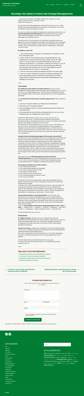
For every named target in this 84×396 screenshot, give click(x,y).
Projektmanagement (10, 373)
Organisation (52, 10)
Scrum (75, 361)
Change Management (32, 10)
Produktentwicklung (50, 361)
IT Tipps (65, 355)
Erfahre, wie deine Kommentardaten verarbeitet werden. (44, 323)
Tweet (19, 83)
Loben (53, 359)
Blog (47, 4)
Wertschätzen (49, 365)
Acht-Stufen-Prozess (47, 124)
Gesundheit (48, 355)
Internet (61, 355)
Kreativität (63, 357)
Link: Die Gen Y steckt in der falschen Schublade (32, 256)
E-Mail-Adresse (46, 302)
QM (68, 361)
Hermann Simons (38, 117)
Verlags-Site (50, 240)
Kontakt (72, 4)
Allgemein (7, 350)
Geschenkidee (76, 353)
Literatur (50, 359)
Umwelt (63, 363)
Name (26, 302)
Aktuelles (7, 348)
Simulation (49, 363)
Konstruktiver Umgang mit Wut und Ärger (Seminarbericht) (35, 258)
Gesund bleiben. (9, 358)
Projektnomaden (9, 375)
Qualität (7, 377)
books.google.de (35, 212)
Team (59, 363)
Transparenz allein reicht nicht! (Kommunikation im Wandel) (34, 254)
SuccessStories (61, 10)
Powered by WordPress (26, 392)
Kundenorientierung (69, 357)
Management (43, 10)
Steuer (52, 363)
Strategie (55, 363)
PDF (43, 241)
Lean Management (9, 365)
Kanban (72, 355)
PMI (76, 359)
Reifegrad (71, 361)
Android (49, 353)
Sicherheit (45, 363)
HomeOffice (8, 360)
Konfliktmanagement (10, 363)
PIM (74, 359)
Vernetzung (66, 363)
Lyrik (55, 359)
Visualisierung (8, 383)
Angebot (52, 4)
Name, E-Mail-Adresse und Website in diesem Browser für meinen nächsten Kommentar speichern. (40, 315)
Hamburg (58, 355)
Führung (69, 353)
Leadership (74, 357)
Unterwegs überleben (10, 381)
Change (57, 353)
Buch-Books (21, 10)
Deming (62, 353)
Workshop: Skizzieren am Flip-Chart (28, 260)
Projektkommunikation (10, 371)
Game (72, 353)
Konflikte (58, 357)
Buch (53, 353)
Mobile (70, 359)
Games (6, 356)
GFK (55, 355)
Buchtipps (66, 4)
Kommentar (27, 289)
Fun (66, 353)
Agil (6, 346)
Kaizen (69, 355)
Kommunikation (8, 362)
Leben (45, 359)
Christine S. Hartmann (11, 3)
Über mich (58, 4)
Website (26, 308)
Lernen (47, 359)
